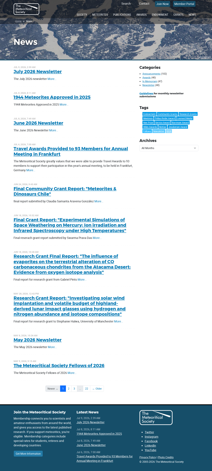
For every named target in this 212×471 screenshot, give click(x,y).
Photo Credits (166, 457)
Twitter (149, 432)
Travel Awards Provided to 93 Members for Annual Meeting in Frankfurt (71, 151)
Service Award (162, 122)
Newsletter (148, 85)
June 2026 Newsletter (38, 123)
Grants (178, 15)
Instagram (151, 437)
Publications (122, 15)
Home (18, 21)
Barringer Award (180, 122)
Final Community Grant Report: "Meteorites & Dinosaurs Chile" (65, 191)
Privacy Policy (147, 457)
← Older (97, 388)
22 (86, 388)
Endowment (160, 15)
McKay (162, 126)
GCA (168, 131)
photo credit (205, 56)
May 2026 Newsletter (38, 340)
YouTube (150, 450)
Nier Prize (148, 122)
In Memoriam (149, 81)
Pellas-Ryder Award (165, 118)
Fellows (147, 131)
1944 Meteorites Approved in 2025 (52, 97)
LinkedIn (150, 446)
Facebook (151, 441)
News (192, 15)
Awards (141, 15)
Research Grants (188, 113)
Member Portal (184, 4)
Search (126, 3)
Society (82, 15)
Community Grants (167, 113)
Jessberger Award (177, 126)
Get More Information (28, 453)
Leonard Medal (184, 118)
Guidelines (146, 93)
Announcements (151, 73)
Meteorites (100, 15)
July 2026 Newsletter (38, 71)
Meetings (148, 118)
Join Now (162, 4)
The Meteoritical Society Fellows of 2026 (59, 365)
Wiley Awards (150, 126)
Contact (144, 3)
